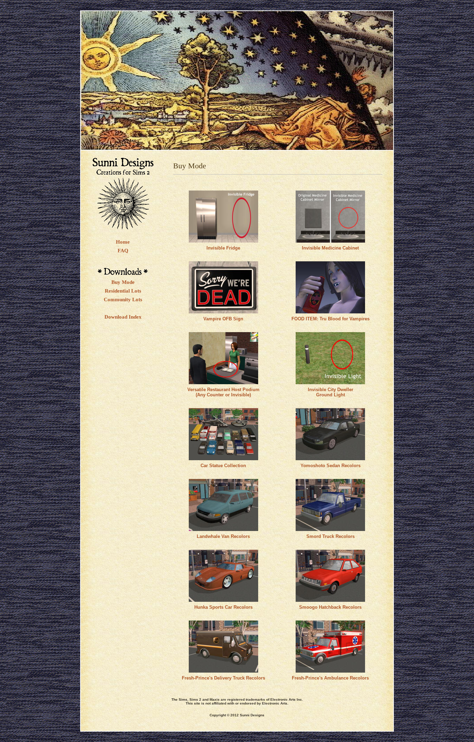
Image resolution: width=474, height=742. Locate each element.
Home (123, 242)
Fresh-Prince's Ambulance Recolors (330, 678)
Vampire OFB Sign (223, 318)
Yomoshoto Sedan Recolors (331, 465)
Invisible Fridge (223, 248)
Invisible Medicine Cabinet (330, 248)
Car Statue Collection (223, 465)
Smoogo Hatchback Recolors (330, 607)
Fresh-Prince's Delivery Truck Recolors (223, 678)
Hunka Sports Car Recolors (223, 607)
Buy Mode (123, 282)
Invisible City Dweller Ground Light (330, 392)
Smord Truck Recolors (330, 536)
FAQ (123, 250)
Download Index (123, 317)
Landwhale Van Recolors (223, 536)
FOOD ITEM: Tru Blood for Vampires (330, 318)
